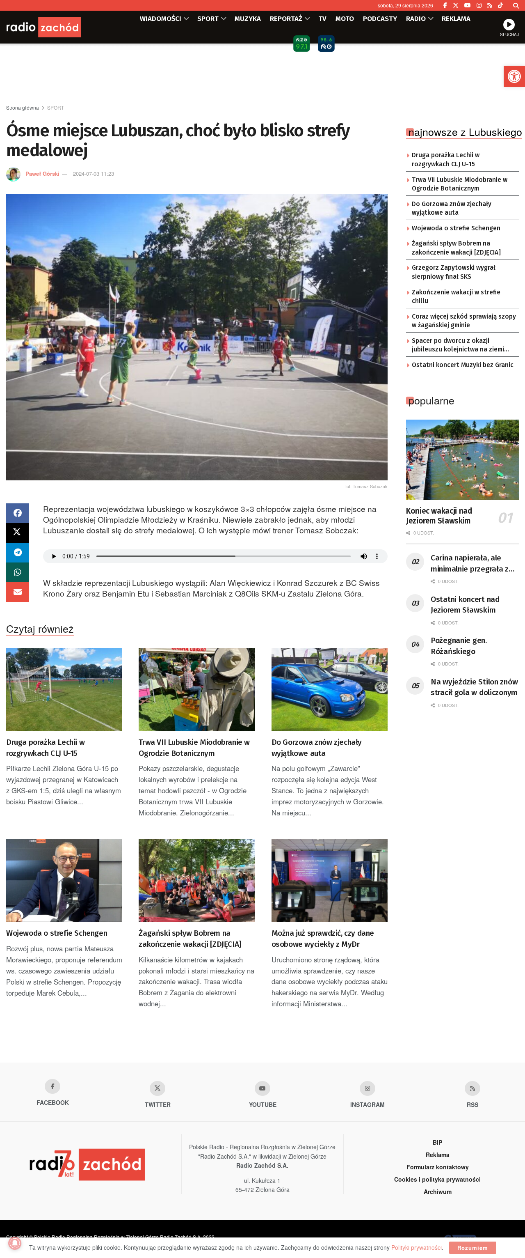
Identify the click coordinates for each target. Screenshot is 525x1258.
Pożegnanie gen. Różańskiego (459, 646)
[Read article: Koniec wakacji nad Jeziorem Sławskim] (462, 460)
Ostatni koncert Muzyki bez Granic (463, 365)
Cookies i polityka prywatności (437, 1179)
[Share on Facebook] (17, 513)
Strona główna (22, 107)
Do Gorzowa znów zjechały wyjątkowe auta (317, 747)
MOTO (345, 18)
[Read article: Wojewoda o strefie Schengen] (64, 880)
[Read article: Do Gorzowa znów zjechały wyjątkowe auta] (330, 689)
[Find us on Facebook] (445, 5)
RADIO (416, 18)
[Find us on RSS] (489, 5)
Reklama (438, 1154)
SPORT (208, 18)
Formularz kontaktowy (437, 1167)
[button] (514, 76)
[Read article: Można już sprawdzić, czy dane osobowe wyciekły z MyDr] (330, 880)
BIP (437, 1142)
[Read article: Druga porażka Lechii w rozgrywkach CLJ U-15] (64, 689)
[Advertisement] (262, 74)
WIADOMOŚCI (160, 18)
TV (322, 18)
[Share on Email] (17, 592)
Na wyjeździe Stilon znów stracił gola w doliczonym (474, 687)
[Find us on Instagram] (479, 5)
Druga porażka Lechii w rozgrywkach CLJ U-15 (45, 747)
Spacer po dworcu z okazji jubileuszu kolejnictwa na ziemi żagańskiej (458, 345)
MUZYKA (248, 18)
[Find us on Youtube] (262, 1088)
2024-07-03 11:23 (93, 173)
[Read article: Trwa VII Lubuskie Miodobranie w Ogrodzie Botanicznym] (197, 689)
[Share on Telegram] (17, 552)
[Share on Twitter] (17, 533)
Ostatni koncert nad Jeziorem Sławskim (465, 605)
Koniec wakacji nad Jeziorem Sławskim (439, 516)
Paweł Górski (42, 173)
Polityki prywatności (416, 1247)
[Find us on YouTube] (467, 5)
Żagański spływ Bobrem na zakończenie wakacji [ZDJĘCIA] (190, 938)
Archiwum (438, 1191)
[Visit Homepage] (55, 27)
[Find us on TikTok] (500, 5)
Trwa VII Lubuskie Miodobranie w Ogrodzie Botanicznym (194, 747)
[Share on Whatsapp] (17, 572)
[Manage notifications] (14, 1243)
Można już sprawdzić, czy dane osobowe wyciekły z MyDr (323, 938)
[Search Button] (516, 5)
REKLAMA (456, 18)
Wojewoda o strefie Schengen (56, 933)
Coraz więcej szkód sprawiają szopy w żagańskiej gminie (464, 321)
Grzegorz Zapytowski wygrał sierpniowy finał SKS (453, 272)
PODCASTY (380, 18)
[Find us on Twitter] (456, 5)
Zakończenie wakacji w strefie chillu (456, 297)
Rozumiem (472, 1247)
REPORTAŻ (286, 18)
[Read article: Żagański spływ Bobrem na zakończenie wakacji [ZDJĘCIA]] (197, 880)
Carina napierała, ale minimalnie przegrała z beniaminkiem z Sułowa (471, 563)
